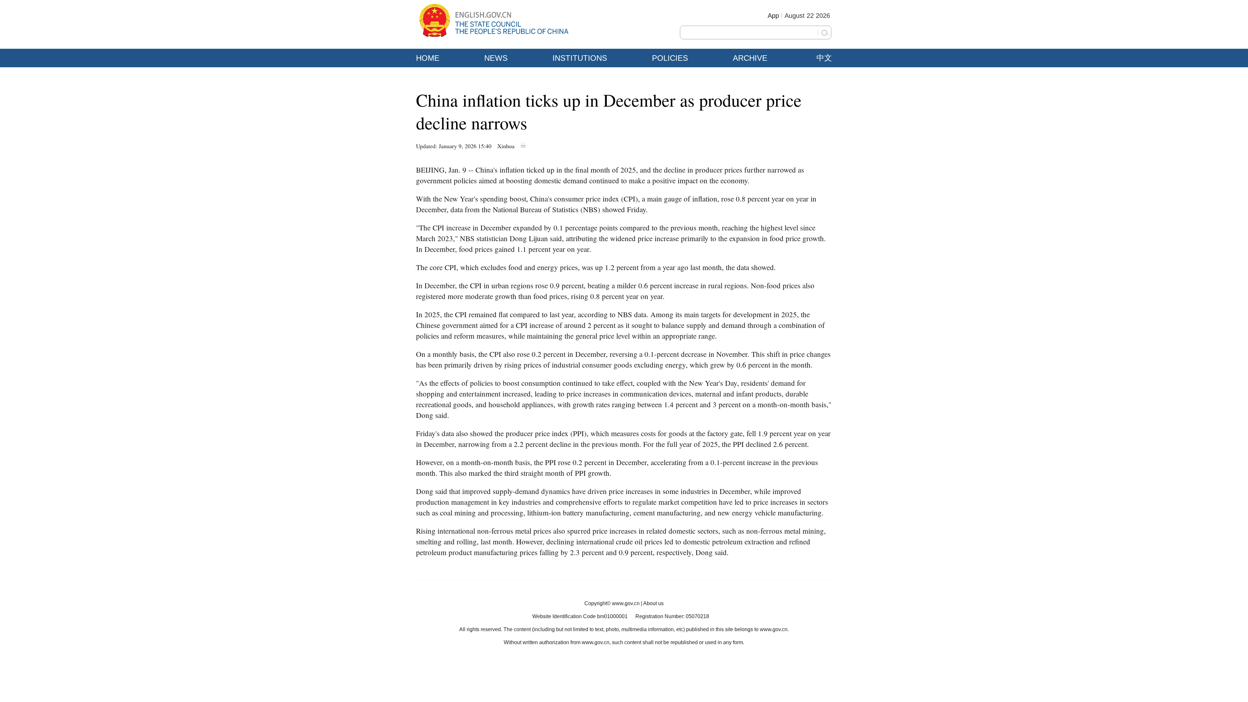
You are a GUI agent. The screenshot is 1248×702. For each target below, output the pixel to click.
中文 (824, 58)
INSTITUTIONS (579, 58)
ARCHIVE (750, 58)
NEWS (496, 58)
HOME (427, 58)
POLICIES (670, 58)
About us (653, 603)
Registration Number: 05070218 (672, 616)
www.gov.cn (626, 603)
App (773, 15)
